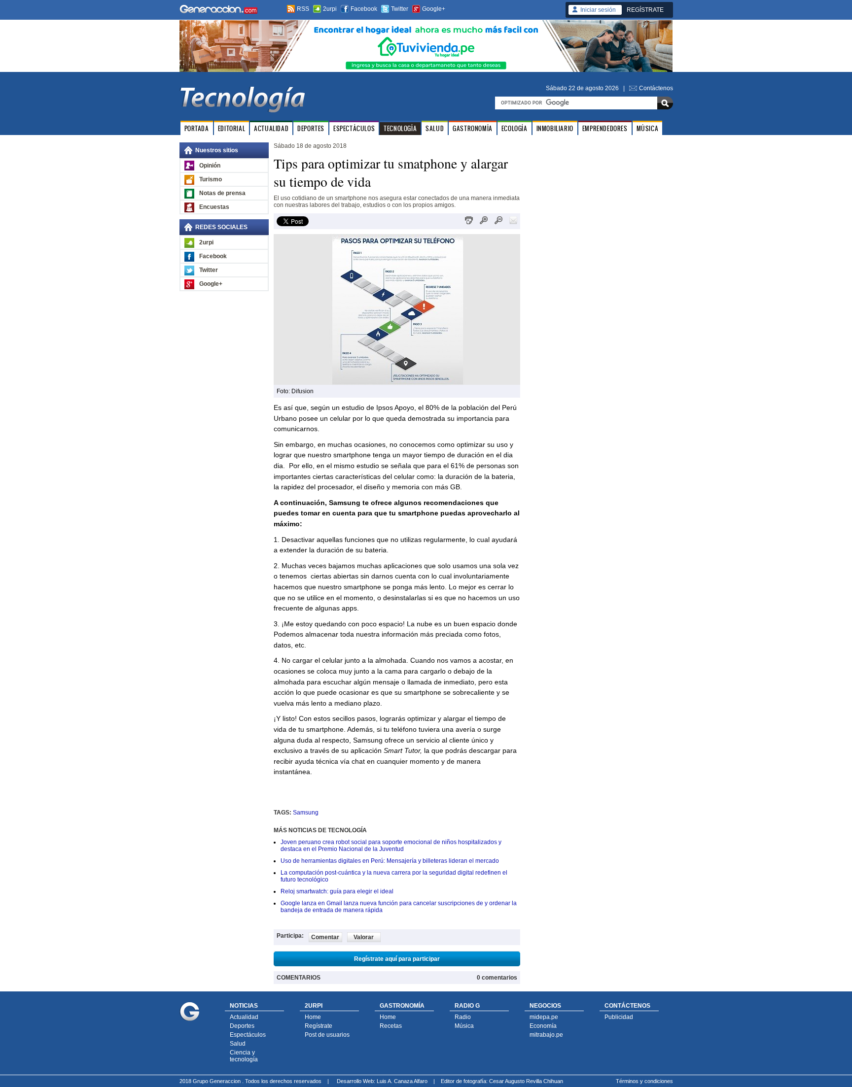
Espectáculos (248, 1034)
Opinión (209, 165)
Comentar (325, 937)
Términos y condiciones (644, 1081)
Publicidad (618, 1017)
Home (313, 1017)
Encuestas (214, 207)
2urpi (330, 8)
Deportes (242, 1025)
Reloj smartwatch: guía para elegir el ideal (337, 891)
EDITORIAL (231, 128)
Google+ (433, 8)
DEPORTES (310, 128)
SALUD (435, 128)
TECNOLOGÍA (400, 128)
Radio (463, 1017)
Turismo (210, 179)
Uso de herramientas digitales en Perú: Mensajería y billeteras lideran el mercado (390, 860)
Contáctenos (656, 88)
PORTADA (196, 128)
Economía (543, 1025)
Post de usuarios (327, 1034)
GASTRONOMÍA (473, 128)
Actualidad (244, 1017)
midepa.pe (544, 1017)
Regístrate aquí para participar (397, 958)
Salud (238, 1043)
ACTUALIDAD (271, 128)
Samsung (306, 812)
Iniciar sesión (598, 9)
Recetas (391, 1025)
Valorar (364, 937)
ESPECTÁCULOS (354, 128)
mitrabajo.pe (546, 1034)
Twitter (399, 8)
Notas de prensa (222, 193)
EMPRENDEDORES (605, 128)
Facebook (364, 8)
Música (464, 1025)
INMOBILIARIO (554, 128)
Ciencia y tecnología (244, 1056)
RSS (303, 8)
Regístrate (318, 1025)
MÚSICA (648, 128)
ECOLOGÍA (514, 128)
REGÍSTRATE (645, 9)
